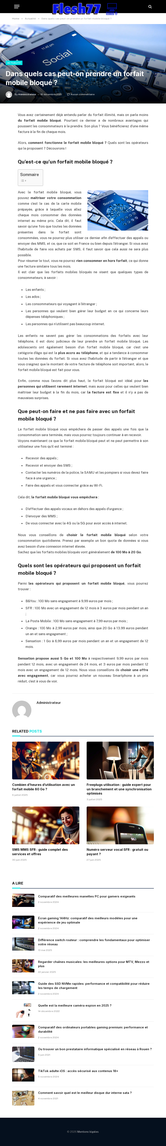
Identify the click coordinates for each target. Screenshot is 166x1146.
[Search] (150, 6)
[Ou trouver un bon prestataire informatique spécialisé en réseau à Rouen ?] (23, 1054)
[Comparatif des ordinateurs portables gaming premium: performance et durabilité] (23, 1032)
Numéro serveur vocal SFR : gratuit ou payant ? (117, 852)
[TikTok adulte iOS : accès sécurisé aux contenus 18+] (23, 1076)
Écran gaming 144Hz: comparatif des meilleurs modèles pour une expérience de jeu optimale (87, 920)
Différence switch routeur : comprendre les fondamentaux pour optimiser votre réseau (94, 942)
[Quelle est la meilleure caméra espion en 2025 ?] (23, 1010)
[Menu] (16, 6)
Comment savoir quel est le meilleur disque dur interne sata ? (85, 1093)
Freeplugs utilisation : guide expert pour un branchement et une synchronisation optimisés (119, 789)
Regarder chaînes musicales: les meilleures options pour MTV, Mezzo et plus (93, 964)
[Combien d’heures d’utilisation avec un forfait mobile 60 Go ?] (45, 760)
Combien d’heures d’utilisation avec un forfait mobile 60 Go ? (43, 787)
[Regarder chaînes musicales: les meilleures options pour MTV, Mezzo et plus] (23, 967)
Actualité (14, 63)
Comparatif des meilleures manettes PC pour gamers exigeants (86, 896)
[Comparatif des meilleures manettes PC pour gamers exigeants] (23, 901)
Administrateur (27, 94)
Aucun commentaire (83, 94)
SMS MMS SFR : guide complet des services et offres (40, 852)
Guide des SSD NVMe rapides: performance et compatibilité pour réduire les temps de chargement (94, 986)
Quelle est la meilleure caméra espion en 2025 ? (75, 1005)
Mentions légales (88, 1131)
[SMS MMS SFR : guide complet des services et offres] (45, 825)
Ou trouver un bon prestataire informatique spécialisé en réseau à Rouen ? (95, 1049)
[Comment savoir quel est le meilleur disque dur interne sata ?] (23, 1098)
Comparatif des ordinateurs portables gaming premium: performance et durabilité (93, 1029)
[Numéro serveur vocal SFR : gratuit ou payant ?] (120, 825)
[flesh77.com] (83, 6)
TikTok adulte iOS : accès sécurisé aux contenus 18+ (78, 1071)
